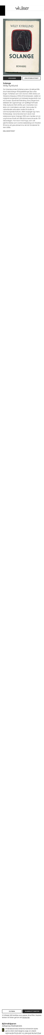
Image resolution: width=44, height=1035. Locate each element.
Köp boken (12, 78)
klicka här (26, 1017)
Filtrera (12, 1011)
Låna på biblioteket (31, 78)
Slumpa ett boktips (32, 1011)
